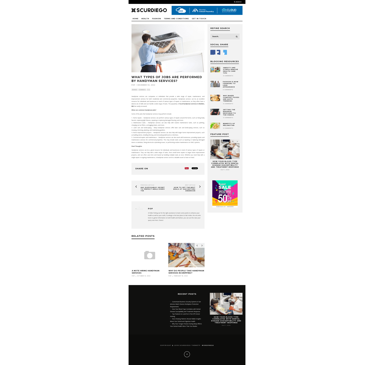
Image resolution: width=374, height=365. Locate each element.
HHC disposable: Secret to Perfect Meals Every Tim (153, 189)
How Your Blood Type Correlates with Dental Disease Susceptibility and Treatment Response (225, 164)
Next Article (190, 185)
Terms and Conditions (176, 19)
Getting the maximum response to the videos (229, 112)
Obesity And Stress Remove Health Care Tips (230, 70)
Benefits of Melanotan (229, 124)
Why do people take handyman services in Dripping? (186, 272)
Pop (133, 85)
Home (135, 19)
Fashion (156, 19)
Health (145, 19)
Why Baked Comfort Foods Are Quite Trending (231, 98)
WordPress (208, 345)
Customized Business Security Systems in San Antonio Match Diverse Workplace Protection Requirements (185, 304)
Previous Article (147, 185)
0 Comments (142, 89)
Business (134, 89)
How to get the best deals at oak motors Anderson (184, 189)
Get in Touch (199, 19)
